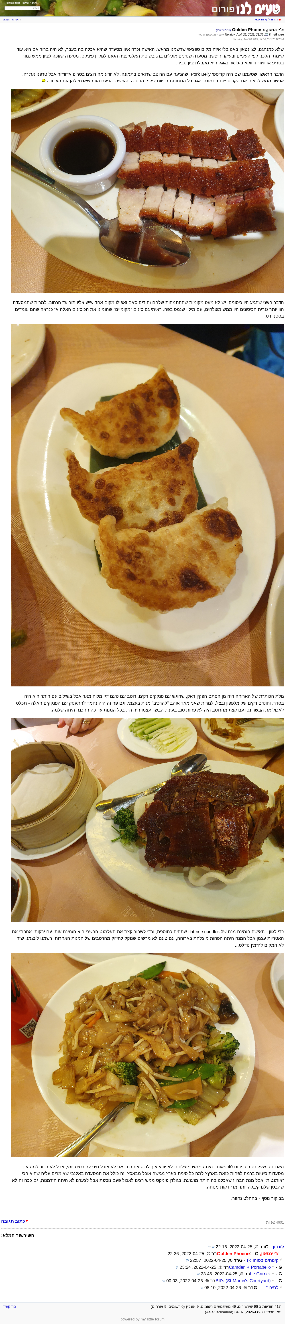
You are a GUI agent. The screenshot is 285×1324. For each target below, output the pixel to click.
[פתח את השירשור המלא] (209, 1246)
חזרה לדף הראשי (266, 19)
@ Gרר (201, 35)
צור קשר (9, 1306)
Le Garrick (260, 1273)
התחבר (34, 3)
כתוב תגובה (13, 1221)
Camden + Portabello (250, 1267)
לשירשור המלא (11, 19)
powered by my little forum (142, 1319)
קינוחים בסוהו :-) (263, 1260)
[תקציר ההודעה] (213, 1246)
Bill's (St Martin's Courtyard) (243, 1280)
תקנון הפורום (13, 3)
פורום (223, 9)
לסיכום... (270, 1287)
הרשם (25, 3)
